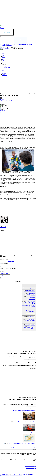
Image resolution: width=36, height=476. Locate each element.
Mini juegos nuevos (7, 67)
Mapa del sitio (16, 474)
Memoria (3, 61)
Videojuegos (4, 73)
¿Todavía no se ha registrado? (4, 273)
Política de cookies (6, 475)
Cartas (3, 55)
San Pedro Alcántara (12, 48)
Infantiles (3, 60)
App (4, 45)
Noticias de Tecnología (31, 468)
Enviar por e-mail (2, 110)
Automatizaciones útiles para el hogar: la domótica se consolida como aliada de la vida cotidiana (29, 291)
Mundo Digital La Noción (11, 44)
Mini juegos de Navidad (7, 66)
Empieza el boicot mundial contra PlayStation (31, 297)
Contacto (24, 474)
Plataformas (3, 62)
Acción (3, 53)
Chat (1, 45)
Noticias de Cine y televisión (29, 463)
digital (1, 228)
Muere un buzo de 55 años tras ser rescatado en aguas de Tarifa (26, 432)
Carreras (3, 54)
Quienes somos (20, 474)
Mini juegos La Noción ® (4, 474)
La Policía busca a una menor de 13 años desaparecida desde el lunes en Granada (24, 410)
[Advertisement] (18, 6)
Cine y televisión (4, 75)
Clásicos (3, 56)
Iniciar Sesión (2, 28)
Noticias (3, 70)
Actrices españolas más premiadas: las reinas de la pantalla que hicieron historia (29, 294)
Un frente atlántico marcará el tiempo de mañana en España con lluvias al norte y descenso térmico (21, 443)
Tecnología (3, 74)
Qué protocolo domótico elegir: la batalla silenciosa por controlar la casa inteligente (29, 302)
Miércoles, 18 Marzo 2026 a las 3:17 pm (6, 100)
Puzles (3, 63)
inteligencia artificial (3, 227)
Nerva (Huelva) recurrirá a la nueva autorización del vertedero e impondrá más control (23, 447)
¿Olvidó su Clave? (2, 275)
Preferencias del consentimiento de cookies (16, 475)
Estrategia (3, 58)
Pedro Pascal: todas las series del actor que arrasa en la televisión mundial (29, 288)
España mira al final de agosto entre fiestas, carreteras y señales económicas (24, 421)
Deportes (3, 57)
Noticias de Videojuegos (30, 466)
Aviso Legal (27, 474)
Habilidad (3, 59)
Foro (3, 45)
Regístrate (1, 27)
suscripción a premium (11, 261)
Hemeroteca (21, 48)
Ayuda (12, 474)
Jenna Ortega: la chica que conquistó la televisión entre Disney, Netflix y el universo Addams (28, 305)
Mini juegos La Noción (3, 44)
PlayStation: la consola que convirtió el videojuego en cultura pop (29, 299)
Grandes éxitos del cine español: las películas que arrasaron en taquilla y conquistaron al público (29, 309)
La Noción (1, 48)
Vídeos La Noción (6, 48)
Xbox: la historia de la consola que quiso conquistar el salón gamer (30, 320)
